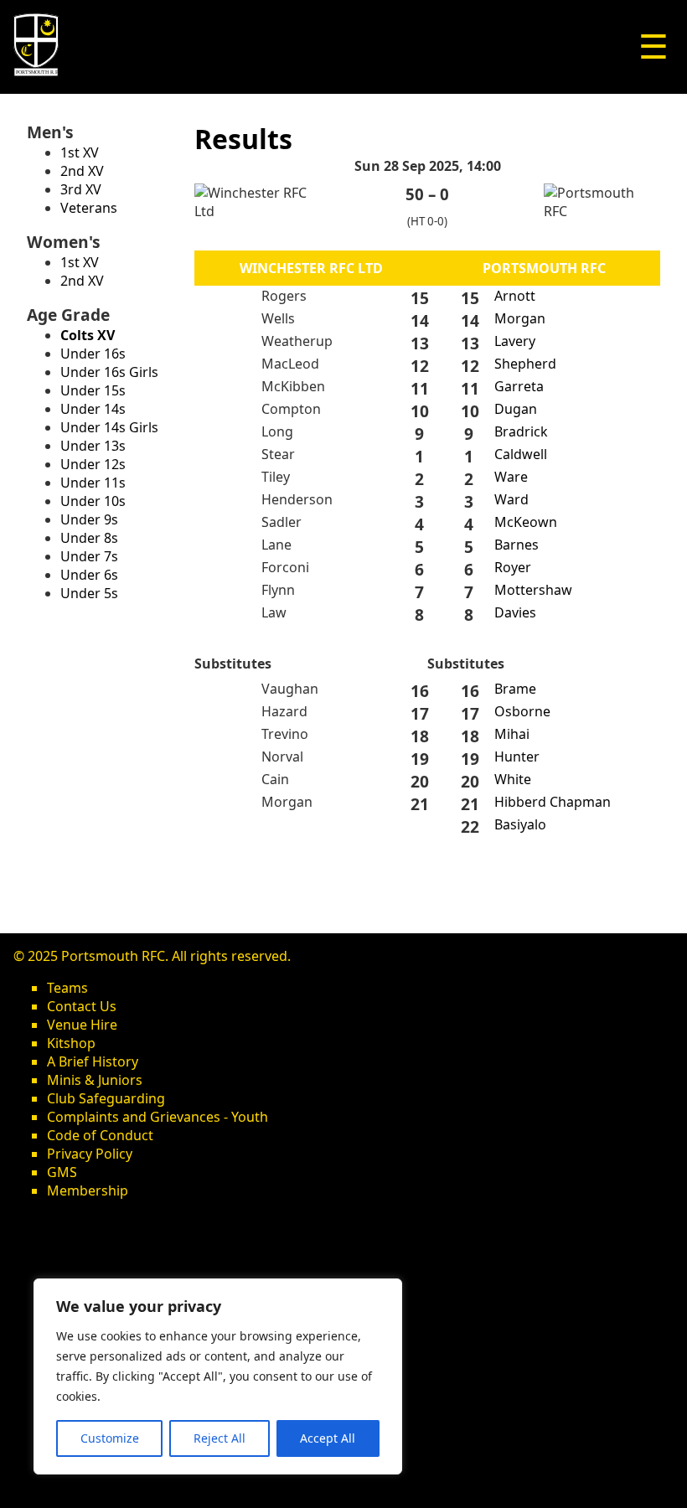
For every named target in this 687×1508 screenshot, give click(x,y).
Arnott (514, 296)
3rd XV (80, 189)
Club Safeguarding (106, 1098)
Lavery (514, 341)
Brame (515, 688)
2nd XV (82, 171)
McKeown (525, 522)
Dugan (515, 409)
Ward (511, 499)
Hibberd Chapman (552, 802)
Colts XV (87, 335)
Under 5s (89, 593)
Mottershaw (533, 590)
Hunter (517, 756)
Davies (515, 612)
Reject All (219, 1438)
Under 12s (93, 464)
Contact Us (81, 1006)
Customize (109, 1438)
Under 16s (93, 353)
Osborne (522, 711)
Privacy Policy (89, 1153)
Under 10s (93, 501)
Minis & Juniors (94, 1080)
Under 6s (89, 575)
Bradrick (521, 431)
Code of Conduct (100, 1135)
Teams (67, 988)
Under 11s (93, 482)
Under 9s (89, 519)
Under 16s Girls (109, 372)
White (512, 779)
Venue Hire (82, 1024)
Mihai (511, 734)
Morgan (519, 318)
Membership (87, 1190)
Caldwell (520, 454)
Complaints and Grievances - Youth (157, 1117)
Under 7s (89, 556)
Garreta (519, 386)
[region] (218, 1376)
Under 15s (93, 390)
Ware (511, 476)
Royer (512, 567)
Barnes (516, 544)
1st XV (79, 152)
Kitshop (71, 1043)
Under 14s (93, 409)
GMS (62, 1172)
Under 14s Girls (109, 427)
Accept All (327, 1438)
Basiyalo (520, 824)
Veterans (88, 208)
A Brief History (92, 1061)
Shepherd (525, 363)
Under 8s (89, 538)
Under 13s (93, 445)
